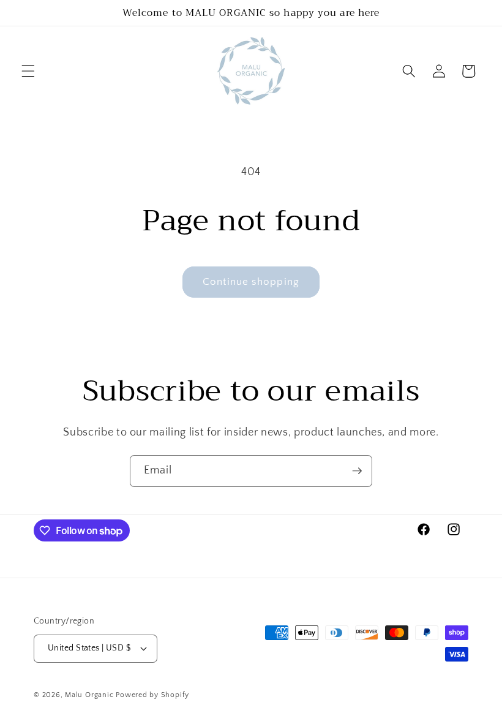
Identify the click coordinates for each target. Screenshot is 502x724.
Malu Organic (89, 695)
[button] (28, 71)
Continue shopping (251, 281)
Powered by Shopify (152, 695)
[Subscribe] (357, 471)
